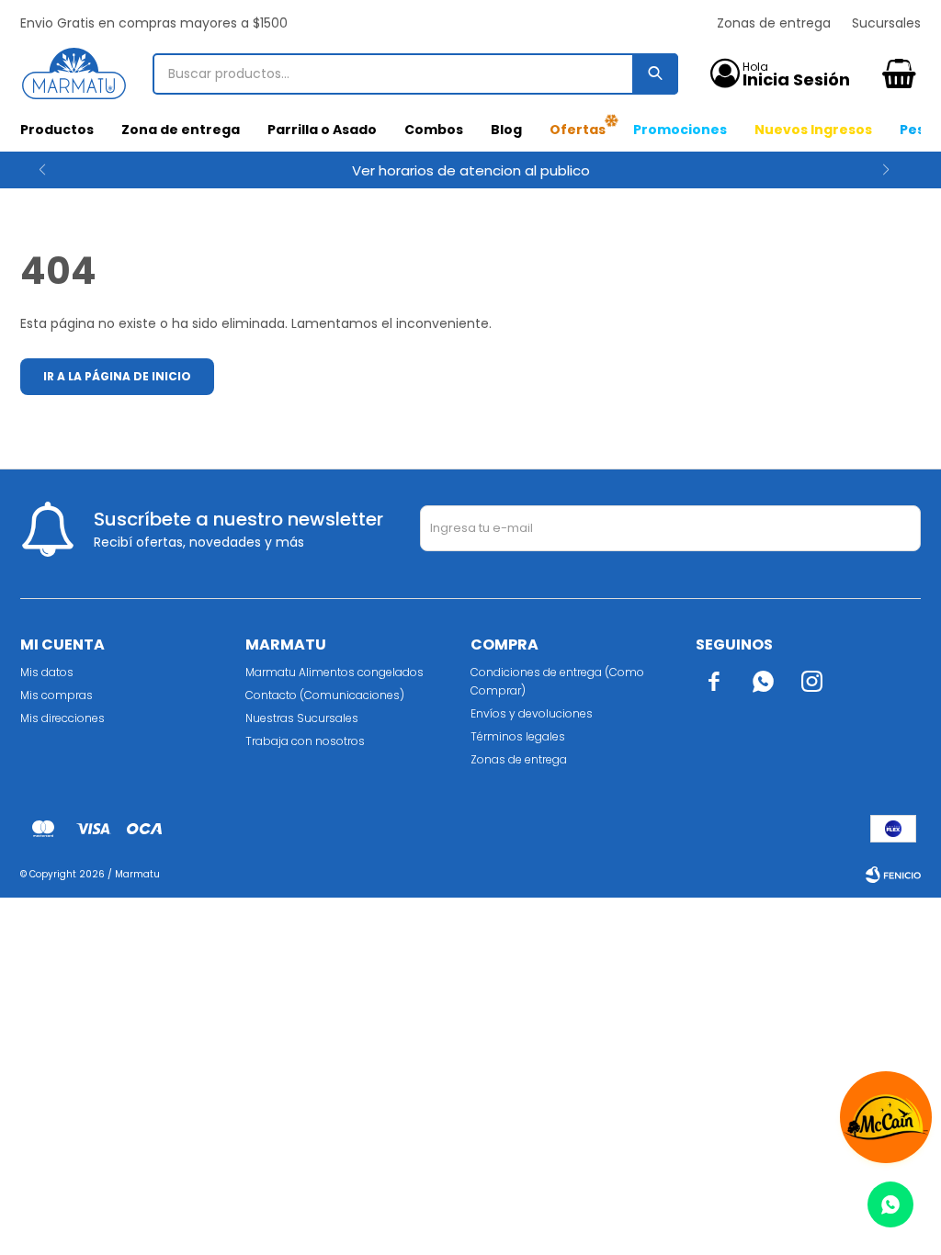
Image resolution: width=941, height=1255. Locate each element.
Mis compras (56, 695)
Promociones (680, 129)
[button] (899, 170)
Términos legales (517, 736)
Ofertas (578, 129)
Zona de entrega (180, 129)
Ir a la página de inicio (117, 376)
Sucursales (886, 23)
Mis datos (47, 672)
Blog (506, 129)
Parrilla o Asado (322, 129)
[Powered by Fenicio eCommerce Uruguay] (893, 874)
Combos (433, 129)
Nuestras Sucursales (301, 718)
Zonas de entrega (774, 23)
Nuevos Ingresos (813, 129)
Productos (57, 129)
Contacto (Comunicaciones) (324, 695)
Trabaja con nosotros (305, 741)
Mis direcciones (62, 718)
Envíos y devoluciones (531, 713)
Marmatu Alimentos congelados (334, 672)
